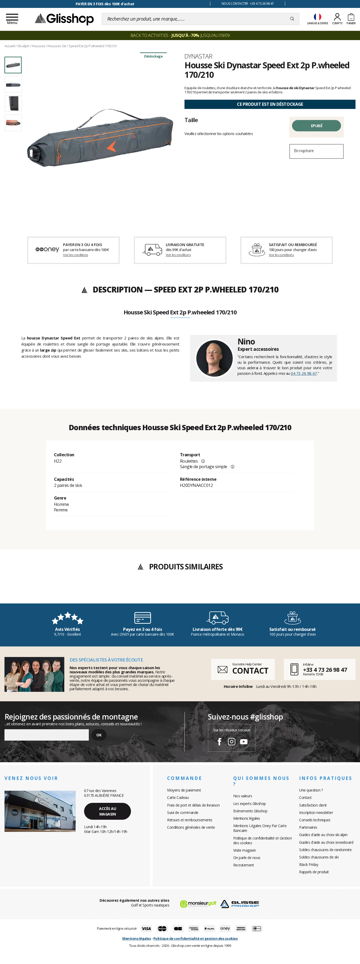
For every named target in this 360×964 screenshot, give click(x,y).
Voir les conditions (75, 255)
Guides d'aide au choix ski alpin (323, 834)
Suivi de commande (182, 812)
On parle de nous (246, 857)
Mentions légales (246, 818)
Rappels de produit (314, 871)
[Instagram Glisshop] (231, 742)
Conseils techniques (314, 819)
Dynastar (198, 56)
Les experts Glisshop (249, 803)
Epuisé (316, 125)
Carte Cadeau (178, 797)
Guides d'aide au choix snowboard (326, 842)
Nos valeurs (242, 795)
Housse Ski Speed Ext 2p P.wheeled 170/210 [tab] (180, 312)
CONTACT (250, 670)
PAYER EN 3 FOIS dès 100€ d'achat (105, 3)
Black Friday (308, 864)
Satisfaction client (313, 805)
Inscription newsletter (316, 812)
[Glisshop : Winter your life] (64, 19)
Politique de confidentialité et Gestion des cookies (262, 840)
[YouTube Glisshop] (243, 742)
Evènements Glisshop (250, 810)
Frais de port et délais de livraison (193, 805)
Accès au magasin (107, 811)
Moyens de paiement (184, 790)
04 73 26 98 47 (304, 373)
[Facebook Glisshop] (219, 742)
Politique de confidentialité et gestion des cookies (195, 938)
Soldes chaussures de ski (318, 857)
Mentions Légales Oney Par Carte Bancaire (260, 828)
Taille (191, 120)
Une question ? (311, 790)
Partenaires (308, 827)
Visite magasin (244, 850)
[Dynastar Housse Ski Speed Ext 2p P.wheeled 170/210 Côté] (100, 137)
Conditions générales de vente (191, 827)
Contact (305, 797)
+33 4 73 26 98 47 (325, 669)
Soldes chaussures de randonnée (325, 849)
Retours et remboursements (189, 819)
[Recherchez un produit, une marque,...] (292, 19)
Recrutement (243, 864)
